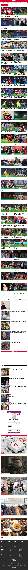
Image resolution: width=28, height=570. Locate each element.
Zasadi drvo (2, 546)
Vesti (2, 541)
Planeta (10, 550)
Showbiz (9, 541)
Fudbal (15, 542)
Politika (1, 542)
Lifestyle (2, 549)
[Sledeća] (15, 297)
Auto (10, 555)
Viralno (22, 541)
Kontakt (19, 551)
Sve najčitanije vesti (14, 351)
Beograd (2, 545)
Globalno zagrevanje (12, 551)
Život (1, 550)
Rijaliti (8, 542)
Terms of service (20, 556)
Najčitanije (7, 299)
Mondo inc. (20, 549)
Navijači (15, 545)
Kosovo (1, 547)
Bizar (21, 542)
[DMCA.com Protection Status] (14, 567)
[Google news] (18, 563)
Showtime (15, 546)
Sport (15, 541)
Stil (1, 551)
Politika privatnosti (20, 554)
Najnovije (20, 299)
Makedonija (11, 554)
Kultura (1, 554)
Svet (10, 549)
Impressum (20, 550)
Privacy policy (20, 555)
